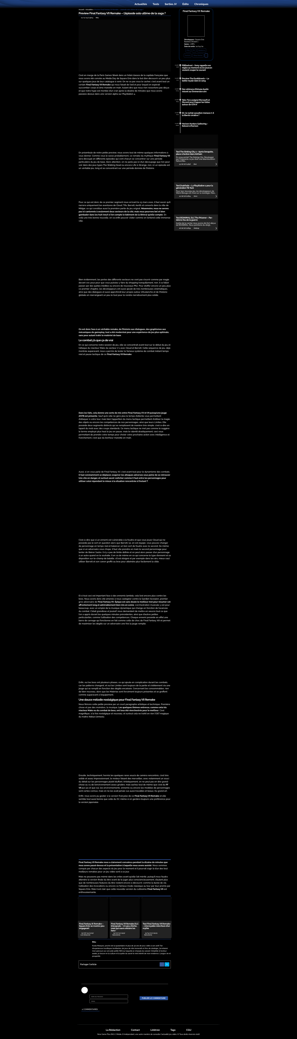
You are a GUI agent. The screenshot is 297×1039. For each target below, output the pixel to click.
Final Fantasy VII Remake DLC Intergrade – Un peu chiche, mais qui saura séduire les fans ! (125, 927)
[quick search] (214, 4)
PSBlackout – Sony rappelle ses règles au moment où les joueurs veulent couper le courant (197, 67)
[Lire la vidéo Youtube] (125, 746)
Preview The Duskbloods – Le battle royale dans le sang (195, 79)
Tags (173, 1030)
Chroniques (201, 4)
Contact (135, 1030)
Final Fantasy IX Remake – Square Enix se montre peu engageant (91, 926)
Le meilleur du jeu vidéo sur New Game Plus (91, 4)
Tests (156, 4)
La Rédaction (113, 1030)
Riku (94, 942)
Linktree (155, 1030)
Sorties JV (171, 4)
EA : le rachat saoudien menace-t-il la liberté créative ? (198, 114)
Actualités (141, 4)
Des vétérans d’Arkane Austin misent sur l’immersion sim (195, 90)
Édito (185, 4)
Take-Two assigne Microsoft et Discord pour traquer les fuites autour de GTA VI (196, 102)
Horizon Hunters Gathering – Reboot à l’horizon (195, 125)
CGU (188, 1030)
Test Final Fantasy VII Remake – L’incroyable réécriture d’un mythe (156, 926)
